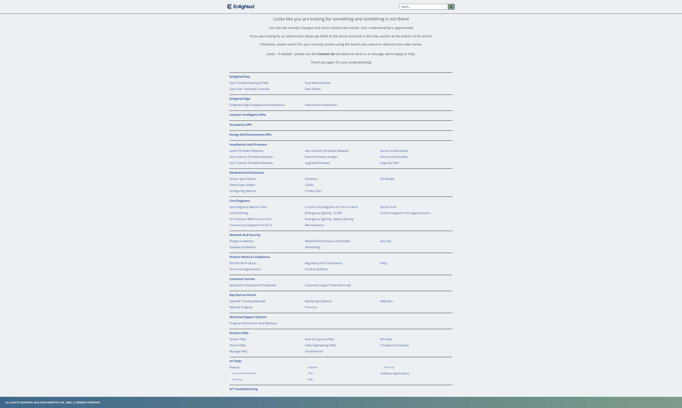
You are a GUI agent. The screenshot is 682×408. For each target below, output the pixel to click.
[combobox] (424, 6)
